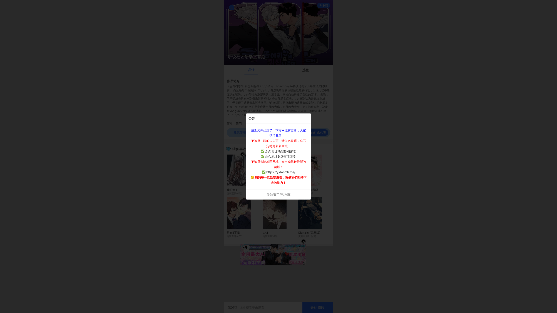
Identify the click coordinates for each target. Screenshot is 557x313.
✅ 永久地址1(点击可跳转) (278, 151)
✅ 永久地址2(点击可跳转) (279, 156)
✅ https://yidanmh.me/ (278, 172)
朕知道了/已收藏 (278, 195)
